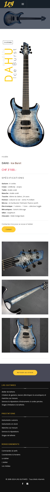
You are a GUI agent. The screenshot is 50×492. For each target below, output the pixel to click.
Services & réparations (10, 431)
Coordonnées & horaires (11, 454)
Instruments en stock (10, 424)
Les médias (6, 466)
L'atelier (5, 462)
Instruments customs (10, 420)
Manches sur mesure (10, 428)
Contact (9, 229)
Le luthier (5, 458)
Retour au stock (25, 372)
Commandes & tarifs (9, 451)
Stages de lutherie (8, 435)
